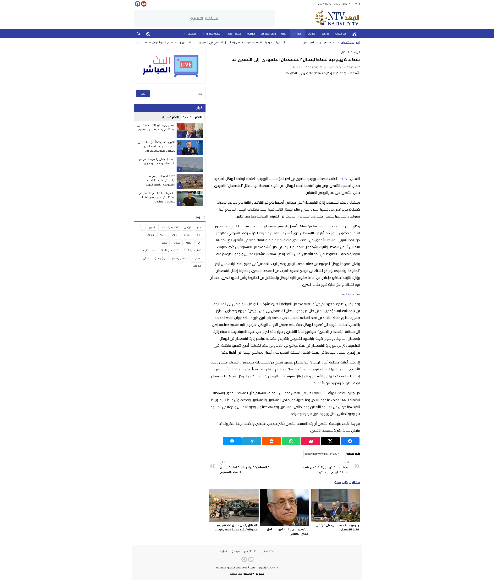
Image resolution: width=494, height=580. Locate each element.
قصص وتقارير (179, 258)
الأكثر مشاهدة (192, 117)
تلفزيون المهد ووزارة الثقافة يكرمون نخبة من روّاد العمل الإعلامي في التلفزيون (264, 42)
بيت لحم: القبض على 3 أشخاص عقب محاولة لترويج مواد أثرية (326, 467)
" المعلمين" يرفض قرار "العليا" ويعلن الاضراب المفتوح (244, 467)
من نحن (325, 33)
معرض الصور (234, 33)
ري (199, 242)
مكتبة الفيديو (213, 33)
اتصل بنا (312, 33)
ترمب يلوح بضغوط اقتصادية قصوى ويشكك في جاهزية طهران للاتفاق (155, 127)
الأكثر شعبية (170, 117)
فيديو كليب (149, 250)
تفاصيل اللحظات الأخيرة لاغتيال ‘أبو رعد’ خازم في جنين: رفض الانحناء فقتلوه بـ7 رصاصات (157, 197)
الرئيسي (187, 227)
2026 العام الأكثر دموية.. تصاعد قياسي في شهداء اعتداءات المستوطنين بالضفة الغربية (158, 180)
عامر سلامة (236, 573)
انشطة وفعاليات (169, 227)
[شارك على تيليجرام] (251, 441)
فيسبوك (196, 258)
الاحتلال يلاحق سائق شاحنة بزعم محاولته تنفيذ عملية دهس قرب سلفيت (237, 529)
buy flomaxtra (350, 294)
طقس (164, 242)
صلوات (176, 242)
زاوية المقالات (268, 33)
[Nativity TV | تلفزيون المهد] (317, 18)
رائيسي (150, 235)
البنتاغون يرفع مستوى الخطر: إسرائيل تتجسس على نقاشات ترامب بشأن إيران (173, 42)
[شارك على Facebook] (350, 441)
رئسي (198, 235)
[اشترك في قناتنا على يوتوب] (143, 4)
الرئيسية (354, 33)
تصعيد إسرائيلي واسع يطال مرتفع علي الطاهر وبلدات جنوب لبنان (157, 161)
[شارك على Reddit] (271, 441)
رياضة (284, 33)
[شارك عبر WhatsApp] (291, 441)
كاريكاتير (250, 33)
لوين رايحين (160, 258)
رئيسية (163, 235)
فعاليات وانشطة (169, 250)
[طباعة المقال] (232, 441)
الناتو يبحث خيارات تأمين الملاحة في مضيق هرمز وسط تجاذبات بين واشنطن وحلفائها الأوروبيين (156, 146)
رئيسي (175, 235)
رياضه (189, 242)
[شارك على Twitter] (330, 441)
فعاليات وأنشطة (192, 250)
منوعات (192, 33)
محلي (146, 258)
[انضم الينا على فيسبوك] (137, 4)
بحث (138, 33)
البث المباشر (340, 33)
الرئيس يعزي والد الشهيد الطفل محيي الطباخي (287, 531)
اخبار (299, 33)
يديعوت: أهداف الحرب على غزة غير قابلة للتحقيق (337, 527)
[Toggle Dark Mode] (148, 33)
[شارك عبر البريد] (310, 441)
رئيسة (187, 235)
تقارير (152, 227)
